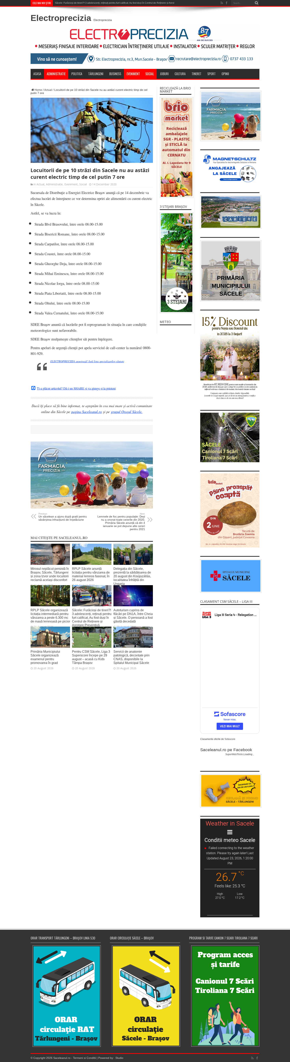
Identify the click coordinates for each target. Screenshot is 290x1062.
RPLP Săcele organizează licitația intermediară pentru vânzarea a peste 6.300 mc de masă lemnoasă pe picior (50, 615)
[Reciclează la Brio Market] (175, 147)
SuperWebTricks (234, 754)
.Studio (119, 1057)
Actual (48, 89)
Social (149, 73)
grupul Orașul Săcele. (126, 411)
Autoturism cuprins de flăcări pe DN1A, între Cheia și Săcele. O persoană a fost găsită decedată (133, 615)
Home (38, 89)
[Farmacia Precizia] (92, 507)
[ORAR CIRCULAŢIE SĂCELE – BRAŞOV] (145, 996)
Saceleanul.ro (61, 1057)
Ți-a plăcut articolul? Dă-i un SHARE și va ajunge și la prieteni (76, 388)
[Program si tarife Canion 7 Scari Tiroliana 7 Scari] (224, 996)
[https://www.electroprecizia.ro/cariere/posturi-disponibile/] (229, 212)
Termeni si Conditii (84, 1057)
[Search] (256, 3)
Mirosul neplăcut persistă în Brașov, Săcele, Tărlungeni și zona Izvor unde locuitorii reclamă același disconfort (50, 574)
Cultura (180, 73)
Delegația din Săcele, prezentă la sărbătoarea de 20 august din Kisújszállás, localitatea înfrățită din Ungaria (132, 576)
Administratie (56, 73)
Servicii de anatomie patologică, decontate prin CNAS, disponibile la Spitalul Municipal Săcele (131, 657)
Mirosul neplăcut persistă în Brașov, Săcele (78, 3)
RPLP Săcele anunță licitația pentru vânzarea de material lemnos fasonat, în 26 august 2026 (91, 574)
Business (115, 73)
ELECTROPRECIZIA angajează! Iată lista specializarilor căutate (87, 361)
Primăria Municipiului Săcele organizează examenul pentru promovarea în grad (45, 657)
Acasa (37, 73)
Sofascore (230, 739)
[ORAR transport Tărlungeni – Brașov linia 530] (66, 996)
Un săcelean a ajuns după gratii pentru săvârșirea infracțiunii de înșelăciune (62, 517)
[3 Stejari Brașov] (175, 262)
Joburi (164, 73)
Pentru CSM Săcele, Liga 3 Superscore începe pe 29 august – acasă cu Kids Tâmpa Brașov (91, 657)
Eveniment (133, 73)
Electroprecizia (61, 18)
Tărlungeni (95, 73)
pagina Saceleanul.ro (86, 411)
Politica (76, 73)
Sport (211, 73)
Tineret (196, 73)
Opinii (225, 73)
